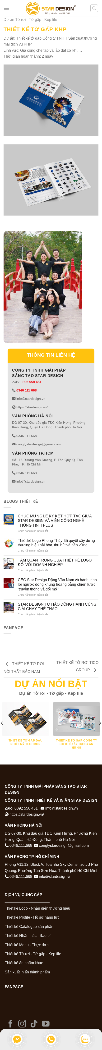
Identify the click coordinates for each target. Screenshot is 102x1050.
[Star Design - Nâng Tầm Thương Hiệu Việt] (51, 8)
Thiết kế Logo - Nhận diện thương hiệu (37, 908)
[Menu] (6, 8)
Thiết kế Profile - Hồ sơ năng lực (32, 917)
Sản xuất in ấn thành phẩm (27, 972)
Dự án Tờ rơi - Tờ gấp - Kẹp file (30, 20)
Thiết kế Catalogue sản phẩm (29, 927)
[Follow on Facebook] (10, 1024)
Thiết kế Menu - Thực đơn (27, 945)
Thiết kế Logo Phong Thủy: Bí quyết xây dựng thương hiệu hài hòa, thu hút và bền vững (56, 543)
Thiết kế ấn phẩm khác (24, 963)
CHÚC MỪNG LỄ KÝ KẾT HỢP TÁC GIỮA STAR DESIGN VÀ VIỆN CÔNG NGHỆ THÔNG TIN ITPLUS (55, 520)
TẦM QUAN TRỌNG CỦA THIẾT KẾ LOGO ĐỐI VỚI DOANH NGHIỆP (55, 562)
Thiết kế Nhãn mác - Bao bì (28, 936)
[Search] (94, 8)
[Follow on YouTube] (46, 1024)
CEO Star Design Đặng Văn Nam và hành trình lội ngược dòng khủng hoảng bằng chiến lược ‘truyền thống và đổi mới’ (57, 584)
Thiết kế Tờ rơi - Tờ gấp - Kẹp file (33, 954)
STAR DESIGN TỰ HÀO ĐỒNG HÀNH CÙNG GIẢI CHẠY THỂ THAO (57, 606)
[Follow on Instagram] (22, 1024)
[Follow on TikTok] (34, 1024)
